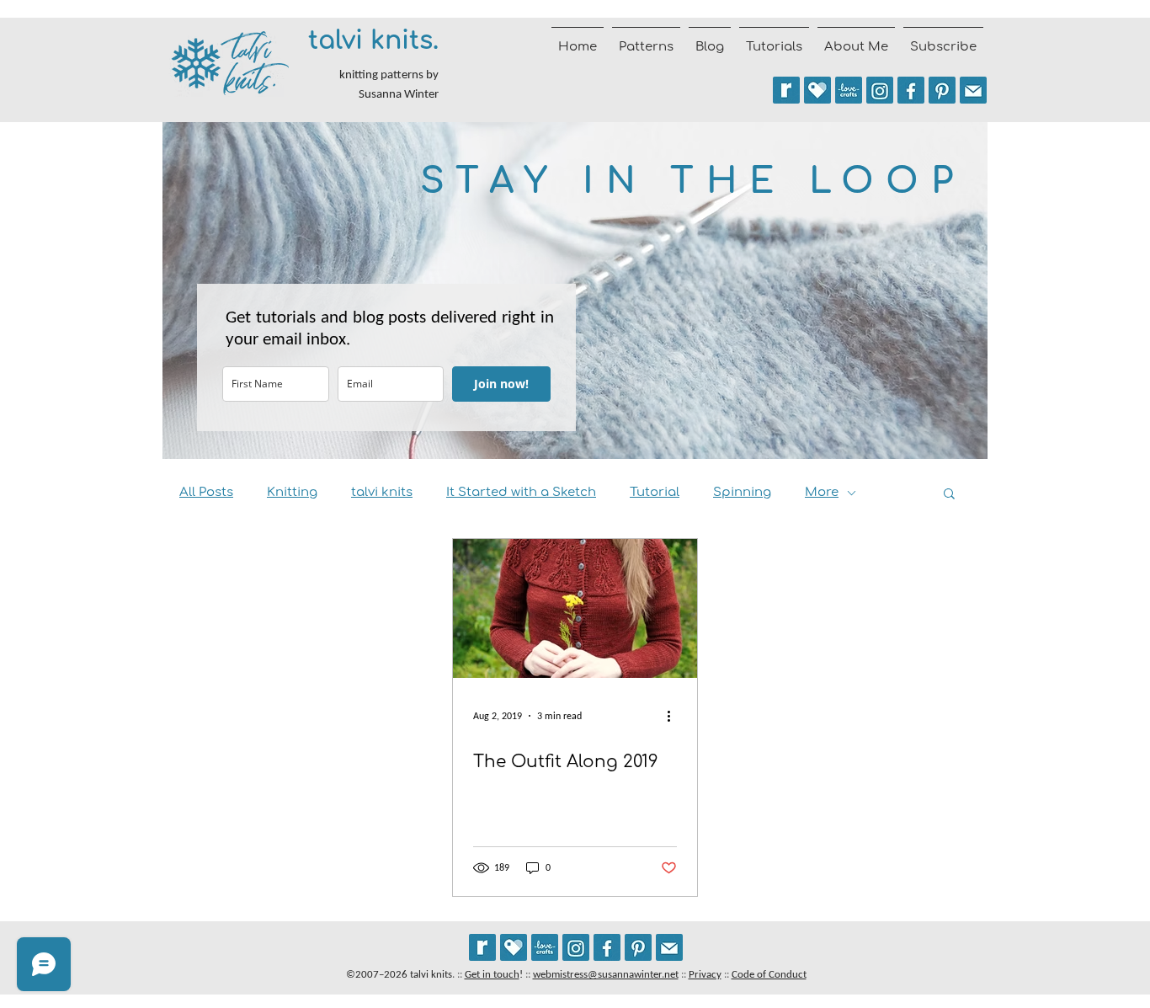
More (822, 492)
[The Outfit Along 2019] (575, 608)
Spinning (742, 492)
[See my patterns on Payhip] (817, 90)
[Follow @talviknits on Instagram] (879, 90)
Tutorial (654, 492)
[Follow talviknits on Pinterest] (942, 90)
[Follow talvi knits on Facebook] (910, 90)
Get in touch (492, 974)
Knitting (292, 492)
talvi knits (382, 492)
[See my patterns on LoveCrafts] (848, 90)
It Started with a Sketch (521, 492)
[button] (949, 495)
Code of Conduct (769, 974)
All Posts (206, 492)
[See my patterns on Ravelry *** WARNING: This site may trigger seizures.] (786, 90)
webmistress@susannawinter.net (606, 974)
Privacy (705, 974)
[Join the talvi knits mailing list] (973, 90)
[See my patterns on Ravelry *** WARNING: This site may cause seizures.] (482, 947)
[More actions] (674, 716)
